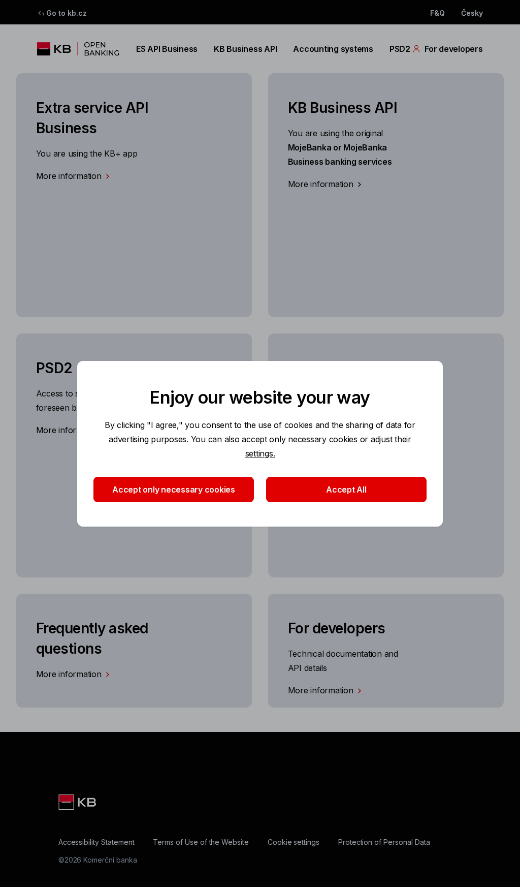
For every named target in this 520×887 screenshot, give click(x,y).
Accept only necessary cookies (173, 489)
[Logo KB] (78, 802)
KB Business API (245, 49)
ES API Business (167, 49)
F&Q (437, 13)
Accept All (346, 489)
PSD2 (399, 49)
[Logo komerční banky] (78, 49)
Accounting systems (333, 49)
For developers (453, 49)
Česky (472, 13)
